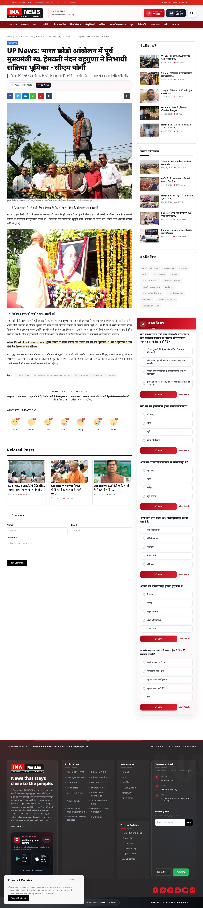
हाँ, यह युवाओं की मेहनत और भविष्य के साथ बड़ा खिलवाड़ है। (166, 351)
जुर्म (131, 24)
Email (74, 525)
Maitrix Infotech (109, 902)
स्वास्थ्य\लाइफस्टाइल (118, 24)
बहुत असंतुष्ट (151, 496)
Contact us (163, 872)
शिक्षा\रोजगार (75, 24)
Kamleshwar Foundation (97, 794)
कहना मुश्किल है (153, 440)
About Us (166, 2)
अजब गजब (155, 24)
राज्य (35, 24)
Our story (17, 826)
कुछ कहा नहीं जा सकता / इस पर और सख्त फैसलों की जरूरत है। (168, 383)
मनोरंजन (102, 24)
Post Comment (17, 563)
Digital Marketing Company (100, 810)
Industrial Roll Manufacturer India (77, 810)
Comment (12, 537)
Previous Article (59, 392)
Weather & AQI (98, 782)
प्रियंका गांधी (151, 555)
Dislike (31, 429)
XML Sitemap (128, 859)
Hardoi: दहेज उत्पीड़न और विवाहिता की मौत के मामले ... (176, 126)
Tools (12, 24)
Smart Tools (157, 746)
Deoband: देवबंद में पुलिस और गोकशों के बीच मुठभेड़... (174, 109)
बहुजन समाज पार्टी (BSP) (157, 679)
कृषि (165, 24)
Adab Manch (73, 801)
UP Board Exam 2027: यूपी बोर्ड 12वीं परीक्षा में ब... (175, 57)
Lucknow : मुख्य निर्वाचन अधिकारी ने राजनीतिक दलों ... (176, 232)
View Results (184, 394)
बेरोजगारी (150, 594)
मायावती (150, 547)
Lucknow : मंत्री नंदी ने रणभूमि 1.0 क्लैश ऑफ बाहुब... (176, 215)
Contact (193, 2)
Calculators (72, 788)
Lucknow (169, 287)
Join (189, 822)
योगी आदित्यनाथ (153, 530)
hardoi (144, 274)
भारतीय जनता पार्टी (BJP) (157, 662)
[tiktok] (192, 890)
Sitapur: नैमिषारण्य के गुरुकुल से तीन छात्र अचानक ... (176, 75)
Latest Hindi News (150, 268)
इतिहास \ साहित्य (59, 24)
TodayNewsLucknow (151, 287)
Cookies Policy (129, 848)
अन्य (148, 697)
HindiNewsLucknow (150, 306)
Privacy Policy (129, 838)
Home (9, 37)
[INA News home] (25, 13)
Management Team (76, 777)
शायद (149, 423)
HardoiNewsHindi (175, 293)
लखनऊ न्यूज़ (29, 37)
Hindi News (147, 299)
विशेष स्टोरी (142, 24)
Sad (97, 429)
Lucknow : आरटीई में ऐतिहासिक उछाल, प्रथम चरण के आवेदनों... (26, 488)
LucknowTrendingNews (152, 293)
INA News (110, 375)
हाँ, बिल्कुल (151, 414)
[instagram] (170, 890)
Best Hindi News (75, 793)
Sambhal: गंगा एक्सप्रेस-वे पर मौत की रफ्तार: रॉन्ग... (176, 163)
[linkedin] (178, 890)
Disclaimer (127, 843)
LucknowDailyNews (171, 280)
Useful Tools (73, 782)
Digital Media (98, 788)
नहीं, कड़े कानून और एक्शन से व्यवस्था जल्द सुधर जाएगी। (166, 362)
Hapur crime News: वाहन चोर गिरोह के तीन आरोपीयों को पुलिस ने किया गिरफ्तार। (37, 398)
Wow (113, 429)
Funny (64, 429)
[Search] (191, 13)
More (175, 24)
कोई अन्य (150, 564)
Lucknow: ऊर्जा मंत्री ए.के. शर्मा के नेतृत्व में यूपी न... (111, 488)
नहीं (148, 431)
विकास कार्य (151, 629)
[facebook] (155, 890)
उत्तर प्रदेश (25, 24)
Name (10, 525)
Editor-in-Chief (98, 772)
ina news (183, 268)
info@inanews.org (169, 789)
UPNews (174, 274)
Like (15, 429)
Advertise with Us (180, 2)
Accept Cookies (18, 898)
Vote (160, 394)
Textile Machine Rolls (99, 802)
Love (48, 429)
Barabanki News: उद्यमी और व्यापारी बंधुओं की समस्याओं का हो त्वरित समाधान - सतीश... (100, 398)
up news (98, 375)
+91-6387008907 (168, 780)
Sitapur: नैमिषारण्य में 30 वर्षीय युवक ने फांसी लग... (177, 92)
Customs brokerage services (76, 818)
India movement (82, 375)
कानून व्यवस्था (152, 611)
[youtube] (185, 890)
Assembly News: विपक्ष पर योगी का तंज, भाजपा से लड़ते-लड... (67, 490)
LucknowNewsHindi (166, 299)
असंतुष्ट (149, 487)
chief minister (23, 375)
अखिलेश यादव (153, 538)
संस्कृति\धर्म (90, 24)
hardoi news (168, 268)
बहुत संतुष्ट (151, 470)
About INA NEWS (75, 772)
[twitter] (163, 890)
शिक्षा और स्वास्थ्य (154, 620)
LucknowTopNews (150, 280)
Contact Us (96, 817)
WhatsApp (182, 872)
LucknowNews (159, 274)
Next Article (77, 392)
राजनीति (45, 24)
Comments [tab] (17, 515)
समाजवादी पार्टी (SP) (155, 671)
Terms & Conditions (132, 833)
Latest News (189, 746)
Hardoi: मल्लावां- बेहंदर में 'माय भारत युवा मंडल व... (177, 197)
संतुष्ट (149, 479)
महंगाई (149, 603)
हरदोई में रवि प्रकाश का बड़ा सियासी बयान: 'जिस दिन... (175, 180)
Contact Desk (173, 746)
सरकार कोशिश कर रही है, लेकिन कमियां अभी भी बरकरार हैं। (166, 373)
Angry (80, 429)
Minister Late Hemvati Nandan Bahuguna (52, 375)
